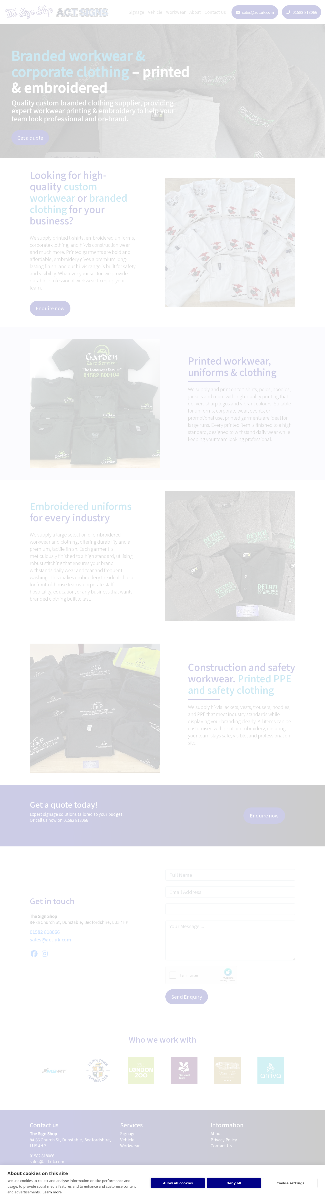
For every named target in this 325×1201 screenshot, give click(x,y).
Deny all (234, 1183)
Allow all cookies (178, 1183)
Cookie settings (290, 1183)
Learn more (52, 1192)
